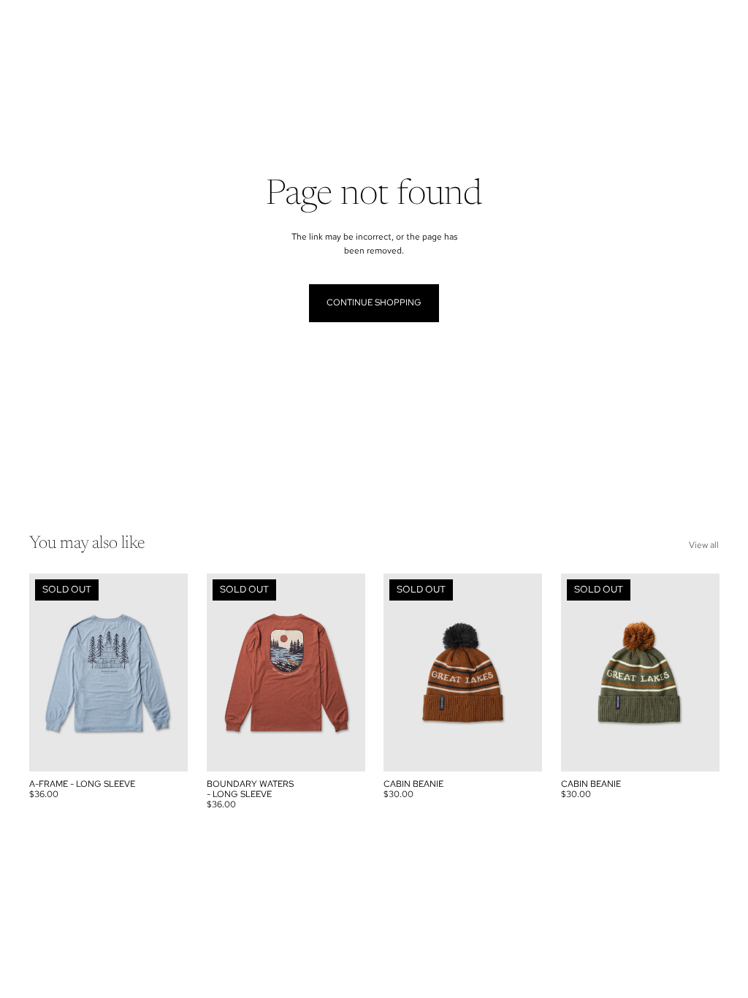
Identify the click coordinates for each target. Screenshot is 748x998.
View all (704, 545)
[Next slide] (175, 673)
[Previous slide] (40, 673)
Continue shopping (374, 302)
